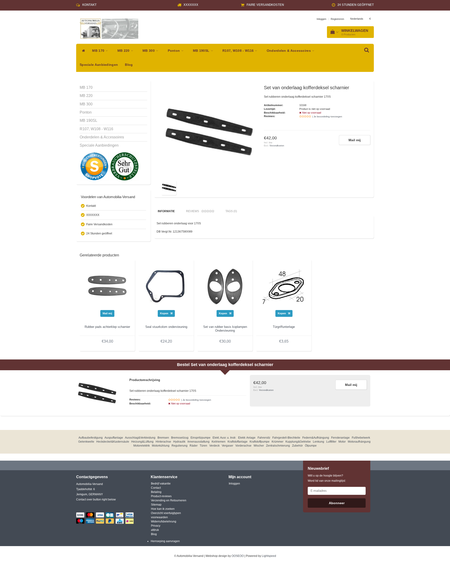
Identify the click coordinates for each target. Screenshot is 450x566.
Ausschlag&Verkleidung (140, 437)
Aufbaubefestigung (91, 437)
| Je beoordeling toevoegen (327, 116)
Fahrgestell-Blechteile (286, 437)
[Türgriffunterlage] (283, 286)
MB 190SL (201, 50)
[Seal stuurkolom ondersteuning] (166, 286)
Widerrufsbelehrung (163, 521)
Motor (342, 441)
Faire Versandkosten (265, 5)
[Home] (82, 51)
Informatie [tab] (166, 211)
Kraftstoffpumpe (260, 441)
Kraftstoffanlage (238, 441)
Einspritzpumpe (200, 437)
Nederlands (356, 18)
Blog (129, 65)
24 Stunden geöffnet (356, 5)
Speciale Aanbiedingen (99, 65)
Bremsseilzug (179, 437)
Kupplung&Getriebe (298, 441)
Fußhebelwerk (361, 437)
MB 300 (149, 50)
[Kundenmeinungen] (95, 166)
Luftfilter (331, 441)
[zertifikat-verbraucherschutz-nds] (124, 166)
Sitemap (156, 504)
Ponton (174, 50)
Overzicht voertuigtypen (166, 513)
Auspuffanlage (114, 437)
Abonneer (337, 503)
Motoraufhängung (359, 441)
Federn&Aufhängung (315, 437)
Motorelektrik (141, 445)
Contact (156, 487)
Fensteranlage (340, 437)
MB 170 (98, 50)
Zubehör (297, 445)
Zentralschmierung (278, 445)
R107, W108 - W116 (238, 50)
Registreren (337, 19)
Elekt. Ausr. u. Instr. (224, 437)
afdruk (155, 530)
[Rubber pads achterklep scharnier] (107, 286)
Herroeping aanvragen (165, 541)
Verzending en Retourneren (168, 500)
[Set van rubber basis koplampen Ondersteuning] (225, 286)
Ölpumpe (311, 445)
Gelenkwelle (86, 441)
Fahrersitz (264, 437)
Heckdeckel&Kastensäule (112, 441)
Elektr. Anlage (246, 437)
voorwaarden (159, 517)
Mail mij (355, 140)
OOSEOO (238, 556)
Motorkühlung (160, 445)
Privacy (155, 525)
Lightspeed (269, 556)
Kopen (164, 313)
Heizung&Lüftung (142, 441)
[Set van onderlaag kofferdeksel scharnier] (208, 132)
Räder (194, 445)
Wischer (259, 445)
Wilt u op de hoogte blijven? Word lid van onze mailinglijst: (327, 478)
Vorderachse (243, 445)
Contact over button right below (96, 499)
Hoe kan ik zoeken (163, 509)
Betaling (156, 492)
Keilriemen (218, 441)
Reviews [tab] (192, 211)
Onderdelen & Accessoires (289, 50)
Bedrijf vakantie (161, 483)
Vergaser (227, 445)
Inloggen (321, 19)
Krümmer (277, 441)
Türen (203, 445)
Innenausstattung (199, 441)
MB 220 (124, 50)
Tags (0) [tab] (231, 211)
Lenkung (318, 441)
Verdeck (214, 445)
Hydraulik (179, 441)
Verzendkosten (277, 145)
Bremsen (163, 437)
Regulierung (180, 445)
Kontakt (89, 5)
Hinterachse (163, 441)
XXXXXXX (191, 5)
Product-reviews (161, 496)
